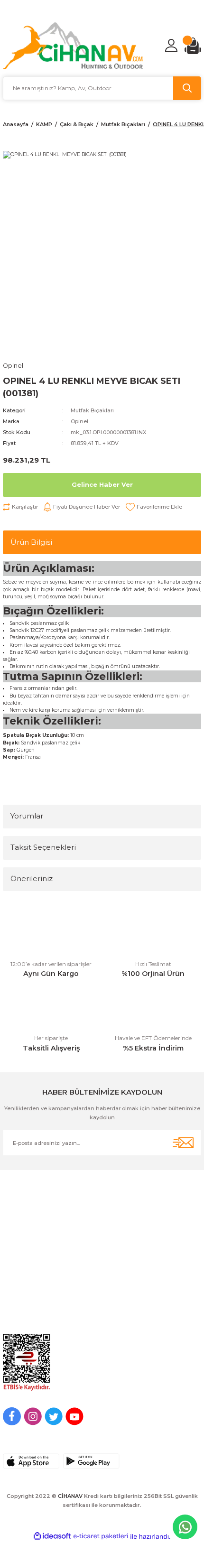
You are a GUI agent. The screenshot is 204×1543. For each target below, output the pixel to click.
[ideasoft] (52, 1536)
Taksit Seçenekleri (43, 847)
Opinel (79, 421)
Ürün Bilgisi (31, 542)
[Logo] (73, 45)
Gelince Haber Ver (102, 484)
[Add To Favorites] (154, 506)
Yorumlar (26, 815)
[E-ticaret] (101, 1536)
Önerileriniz (31, 878)
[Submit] (183, 1143)
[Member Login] (171, 45)
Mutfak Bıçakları (92, 410)
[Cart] (193, 45)
